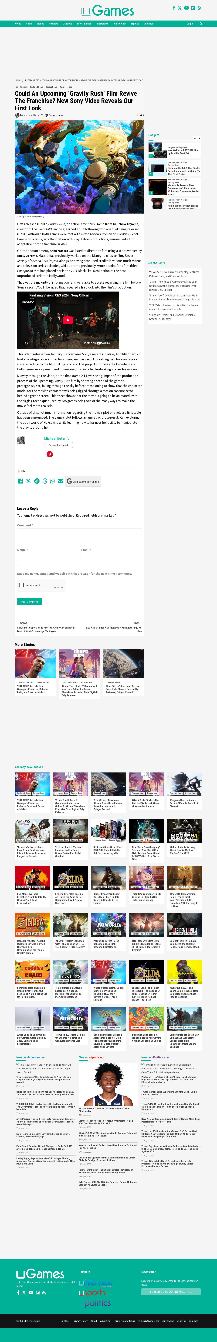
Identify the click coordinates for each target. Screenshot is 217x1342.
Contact (65, 1320)
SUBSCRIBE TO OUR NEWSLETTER (171, 1291)
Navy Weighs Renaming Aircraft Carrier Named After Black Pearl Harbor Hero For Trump (170, 1120)
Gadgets (67, 23)
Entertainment (84, 23)
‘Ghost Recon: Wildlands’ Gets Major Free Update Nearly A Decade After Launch (106, 899)
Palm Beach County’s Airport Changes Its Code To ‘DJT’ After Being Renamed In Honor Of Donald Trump (44, 1147)
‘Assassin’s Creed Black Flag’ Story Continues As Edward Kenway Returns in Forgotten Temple (31, 852)
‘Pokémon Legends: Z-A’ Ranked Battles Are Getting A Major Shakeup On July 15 (147, 1037)
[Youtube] (186, 8)
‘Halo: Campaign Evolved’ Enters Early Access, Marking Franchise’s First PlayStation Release (68, 992)
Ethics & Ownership (148, 1320)
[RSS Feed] (199, 8)
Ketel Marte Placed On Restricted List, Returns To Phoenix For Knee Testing (108, 1147)
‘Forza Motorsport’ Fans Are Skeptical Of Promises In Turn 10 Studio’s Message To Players (46, 627)
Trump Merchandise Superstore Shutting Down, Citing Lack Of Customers (169, 1093)
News (29, 23)
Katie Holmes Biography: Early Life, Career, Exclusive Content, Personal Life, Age (43, 1135)
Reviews (53, 23)
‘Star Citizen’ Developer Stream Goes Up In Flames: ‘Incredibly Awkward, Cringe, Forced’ (123, 689)
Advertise (105, 1320)
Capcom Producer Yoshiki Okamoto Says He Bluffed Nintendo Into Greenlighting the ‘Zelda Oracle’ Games (31, 947)
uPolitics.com (161, 1057)
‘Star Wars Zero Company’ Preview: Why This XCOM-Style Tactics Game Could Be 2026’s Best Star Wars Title (146, 853)
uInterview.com (36, 1057)
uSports (134, 23)
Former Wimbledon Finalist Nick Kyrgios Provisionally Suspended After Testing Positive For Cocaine (106, 1171)
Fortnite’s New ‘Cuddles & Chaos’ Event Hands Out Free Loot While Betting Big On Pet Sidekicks (32, 992)
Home (18, 23)
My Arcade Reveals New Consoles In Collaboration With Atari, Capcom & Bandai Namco (183, 190)
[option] (174, 151)
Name (22, 550)
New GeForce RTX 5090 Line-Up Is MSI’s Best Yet (184, 152)
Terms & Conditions (124, 1320)
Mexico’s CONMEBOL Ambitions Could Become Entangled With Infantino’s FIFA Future (108, 1134)
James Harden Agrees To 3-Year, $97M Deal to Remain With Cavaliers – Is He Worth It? (106, 1122)
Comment (25, 525)
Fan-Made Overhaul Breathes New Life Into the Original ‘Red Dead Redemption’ (32, 899)
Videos (40, 23)
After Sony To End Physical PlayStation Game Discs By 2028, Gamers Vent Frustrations (31, 1039)
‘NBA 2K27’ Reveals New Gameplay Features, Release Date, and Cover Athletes (32, 689)
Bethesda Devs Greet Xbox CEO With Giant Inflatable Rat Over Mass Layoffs (107, 850)
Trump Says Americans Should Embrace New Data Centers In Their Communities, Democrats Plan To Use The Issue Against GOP (170, 1149)
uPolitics (148, 23)
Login (190, 23)
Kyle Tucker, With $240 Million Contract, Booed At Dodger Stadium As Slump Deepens (108, 1183)
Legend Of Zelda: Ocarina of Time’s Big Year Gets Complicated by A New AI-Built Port (69, 899)
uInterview (120, 23)
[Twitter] (179, 8)
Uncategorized (66, 87)
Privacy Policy (80, 1320)
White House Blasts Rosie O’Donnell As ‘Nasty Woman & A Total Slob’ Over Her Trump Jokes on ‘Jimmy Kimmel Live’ (45, 1093)
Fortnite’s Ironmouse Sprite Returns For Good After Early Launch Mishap (146, 897)
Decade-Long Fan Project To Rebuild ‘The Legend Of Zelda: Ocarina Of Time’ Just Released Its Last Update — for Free (146, 993)
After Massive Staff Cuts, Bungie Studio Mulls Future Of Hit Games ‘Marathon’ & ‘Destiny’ (146, 945)
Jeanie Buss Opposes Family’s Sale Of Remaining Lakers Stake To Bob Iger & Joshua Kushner (107, 1159)
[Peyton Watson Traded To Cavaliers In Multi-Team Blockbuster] (108, 1083)
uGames (193, 1320)
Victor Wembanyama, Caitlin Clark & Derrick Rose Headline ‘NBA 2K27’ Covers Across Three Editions (108, 993)
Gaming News (51, 87)
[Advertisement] (108, 52)
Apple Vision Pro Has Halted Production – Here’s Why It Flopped (183, 208)
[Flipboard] (193, 8)
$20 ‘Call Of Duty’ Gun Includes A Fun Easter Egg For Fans (114, 627)
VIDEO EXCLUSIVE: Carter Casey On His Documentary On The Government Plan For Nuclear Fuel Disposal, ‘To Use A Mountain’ (45, 1107)
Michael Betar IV (33, 115)
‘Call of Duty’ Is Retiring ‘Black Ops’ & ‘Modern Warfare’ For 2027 (182, 850)
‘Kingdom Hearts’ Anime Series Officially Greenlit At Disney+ (172, 317)
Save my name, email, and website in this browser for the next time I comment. (74, 573)
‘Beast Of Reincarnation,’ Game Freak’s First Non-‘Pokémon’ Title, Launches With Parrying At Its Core (184, 900)
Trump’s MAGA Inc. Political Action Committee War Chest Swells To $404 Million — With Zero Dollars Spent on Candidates (170, 1107)
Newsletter (103, 23)
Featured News (36, 87)
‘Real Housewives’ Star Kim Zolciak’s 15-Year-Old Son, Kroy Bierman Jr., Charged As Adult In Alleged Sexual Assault (43, 1080)
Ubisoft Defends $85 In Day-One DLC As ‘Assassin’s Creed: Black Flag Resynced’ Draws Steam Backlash (185, 1040)
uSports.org (96, 1057)
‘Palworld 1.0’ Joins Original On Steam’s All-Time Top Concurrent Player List (70, 1037)
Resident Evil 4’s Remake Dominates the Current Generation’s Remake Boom (185, 944)
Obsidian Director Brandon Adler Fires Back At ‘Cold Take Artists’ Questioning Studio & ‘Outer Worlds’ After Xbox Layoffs (107, 1040)
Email (86, 550)
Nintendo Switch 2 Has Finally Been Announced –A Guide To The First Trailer (184, 171)
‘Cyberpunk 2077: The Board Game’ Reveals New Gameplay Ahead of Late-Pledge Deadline (184, 992)
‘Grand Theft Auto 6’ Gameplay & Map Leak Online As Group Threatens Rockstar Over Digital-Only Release (79, 691)
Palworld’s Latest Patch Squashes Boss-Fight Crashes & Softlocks (106, 944)
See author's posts (59, 445)
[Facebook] (174, 8)
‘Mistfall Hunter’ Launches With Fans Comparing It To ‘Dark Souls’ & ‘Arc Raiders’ (70, 944)
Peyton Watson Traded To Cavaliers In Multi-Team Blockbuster (104, 1110)
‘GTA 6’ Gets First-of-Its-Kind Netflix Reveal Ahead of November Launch (174, 307)
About (94, 1320)
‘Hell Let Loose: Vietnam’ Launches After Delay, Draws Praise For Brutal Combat (69, 852)
